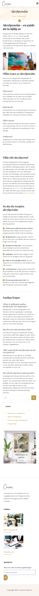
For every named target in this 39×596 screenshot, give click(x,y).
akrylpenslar (17, 188)
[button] (36, 3)
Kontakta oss (9, 552)
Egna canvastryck (10, 530)
